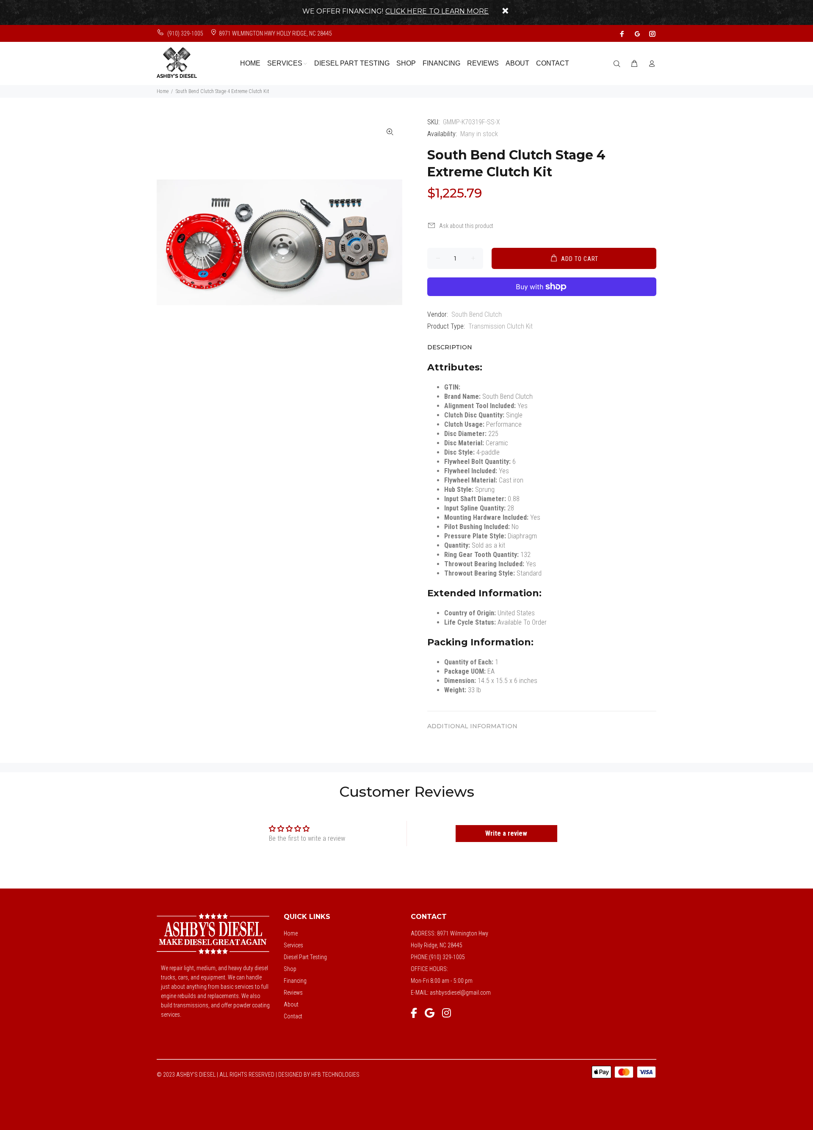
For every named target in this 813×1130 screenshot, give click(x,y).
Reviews (293, 992)
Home (163, 91)
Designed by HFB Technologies (318, 1074)
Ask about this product (466, 225)
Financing (295, 980)
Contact (293, 1016)
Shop (290, 968)
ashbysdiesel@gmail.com (460, 992)
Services (293, 945)
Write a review (506, 833)
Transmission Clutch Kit (500, 326)
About (291, 1004)
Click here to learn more (437, 11)
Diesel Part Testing (305, 957)
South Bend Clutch (476, 314)
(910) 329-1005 (184, 33)
